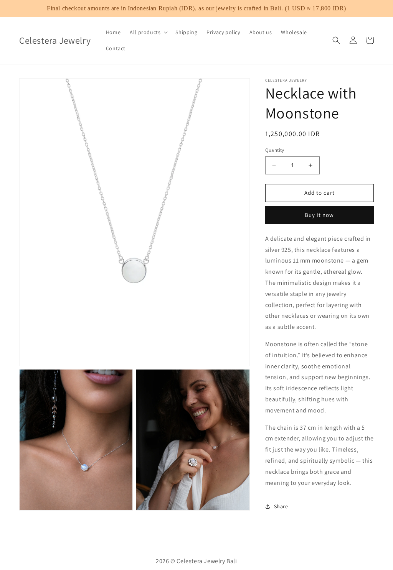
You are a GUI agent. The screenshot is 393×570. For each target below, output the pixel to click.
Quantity (274, 150)
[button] (148, 32)
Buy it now (319, 214)
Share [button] (281, 506)
